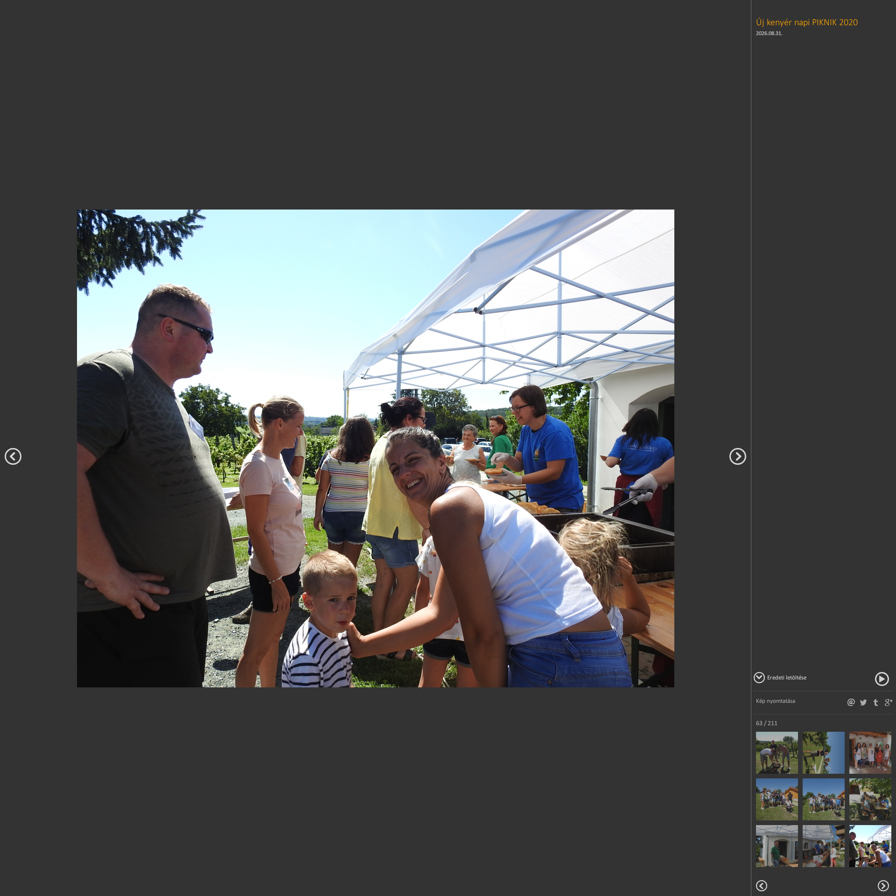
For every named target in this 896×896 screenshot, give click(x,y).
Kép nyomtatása (775, 700)
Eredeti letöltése (786, 677)
